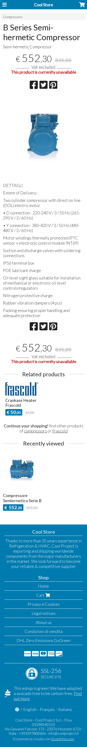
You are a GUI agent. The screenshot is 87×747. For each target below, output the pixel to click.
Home (43, 586)
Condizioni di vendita (44, 631)
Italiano (65, 709)
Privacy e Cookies (44, 604)
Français (47, 709)
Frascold (60, 430)
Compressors (13, 17)
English (29, 709)
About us (44, 622)
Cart (40, 595)
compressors (35, 430)
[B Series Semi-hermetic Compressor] (43, 137)
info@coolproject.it (63, 733)
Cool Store (43, 4)
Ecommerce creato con (43, 739)
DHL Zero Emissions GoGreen (43, 640)
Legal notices (43, 613)
